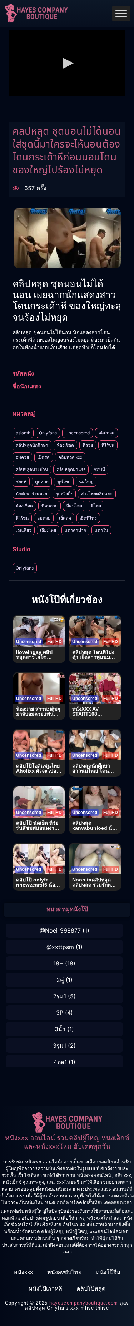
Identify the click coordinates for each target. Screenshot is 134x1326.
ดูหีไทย (63, 481)
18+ (58, 963)
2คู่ (60, 979)
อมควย (22, 457)
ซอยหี (21, 481)
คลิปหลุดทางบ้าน (32, 469)
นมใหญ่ (86, 481)
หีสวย (88, 445)
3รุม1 (59, 1045)
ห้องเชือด (65, 445)
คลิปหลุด (106, 433)
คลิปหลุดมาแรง (70, 469)
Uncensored (77, 433)
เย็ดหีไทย (88, 518)
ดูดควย (42, 481)
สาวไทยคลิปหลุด (97, 493)
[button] (67, 63)
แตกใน (101, 530)
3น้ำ (60, 1029)
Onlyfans (48, 433)
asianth (23, 433)
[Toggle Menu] (121, 13)
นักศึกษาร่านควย (31, 493)
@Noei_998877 (60, 930)
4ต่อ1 (60, 1062)
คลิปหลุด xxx (70, 457)
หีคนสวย (49, 505)
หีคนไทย (74, 505)
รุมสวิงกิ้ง (64, 493)
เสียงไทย (48, 530)
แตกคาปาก (75, 530)
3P (59, 1012)
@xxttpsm (60, 946)
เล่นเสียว (23, 530)
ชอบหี (99, 469)
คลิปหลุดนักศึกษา (32, 445)
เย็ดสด (44, 457)
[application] (67, 63)
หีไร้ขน (107, 445)
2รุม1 (59, 996)
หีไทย (96, 505)
